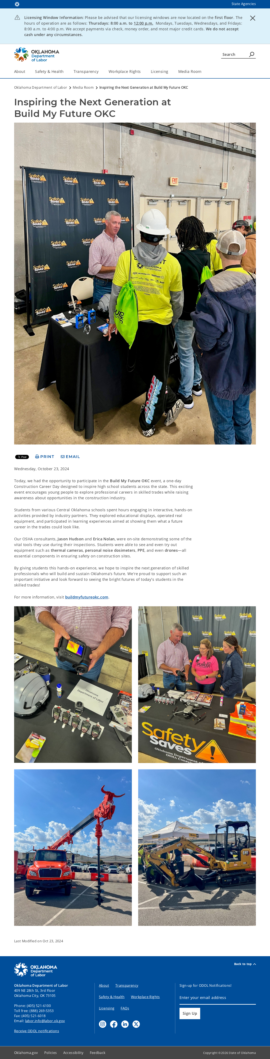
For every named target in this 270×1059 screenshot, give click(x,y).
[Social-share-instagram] (102, 1024)
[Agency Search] (251, 54)
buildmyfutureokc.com (86, 597)
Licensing (159, 71)
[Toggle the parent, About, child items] (26, 71)
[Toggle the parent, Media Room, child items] (203, 71)
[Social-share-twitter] (136, 1024)
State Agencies (244, 3)
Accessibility (73, 1052)
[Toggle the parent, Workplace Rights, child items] (142, 71)
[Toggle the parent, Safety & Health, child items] (65, 71)
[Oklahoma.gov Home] (17, 4)
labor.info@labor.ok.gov (45, 1021)
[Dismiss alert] (253, 18)
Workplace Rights (125, 71)
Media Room (190, 71)
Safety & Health (49, 71)
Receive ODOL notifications (36, 1031)
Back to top (243, 964)
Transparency (86, 71)
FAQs (125, 1008)
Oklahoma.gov (26, 1052)
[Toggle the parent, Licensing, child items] (169, 71)
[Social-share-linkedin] (125, 1024)
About (19, 71)
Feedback (97, 1052)
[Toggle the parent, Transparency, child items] (100, 71)
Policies (50, 1052)
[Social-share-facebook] (113, 1024)
